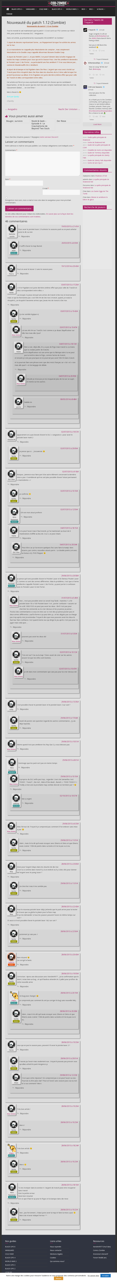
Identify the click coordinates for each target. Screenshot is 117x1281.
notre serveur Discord (48, 137)
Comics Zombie (99, 1250)
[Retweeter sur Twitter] (94, 59)
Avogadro (11, 109)
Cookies (53, 1258)
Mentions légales (56, 1254)
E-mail (46, 188)
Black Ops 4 (57, 9)
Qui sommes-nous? (57, 1261)
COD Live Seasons (95, 87)
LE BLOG (8, 1272)
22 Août (101, 30)
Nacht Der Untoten (69, 109)
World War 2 (71, 9)
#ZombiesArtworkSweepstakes (100, 111)
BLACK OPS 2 (10, 1269)
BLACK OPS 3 (10, 1265)
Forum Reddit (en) (99, 1258)
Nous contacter (56, 1250)
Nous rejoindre (55, 1247)
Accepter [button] (105, 1276)
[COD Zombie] (7, 9)
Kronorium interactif (100, 1254)
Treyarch (91, 30)
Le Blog (100, 9)
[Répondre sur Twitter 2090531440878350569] (90, 74)
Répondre (25, 236)
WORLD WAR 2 (10, 1261)
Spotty (11, 101)
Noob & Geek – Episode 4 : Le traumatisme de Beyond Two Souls (40, 125)
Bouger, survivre (14, 121)
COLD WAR (9, 1254)
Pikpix (14, 1001)
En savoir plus (93, 1275)
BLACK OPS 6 (10, 1247)
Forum (9, 14)
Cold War (43, 9)
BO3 (83, 9)
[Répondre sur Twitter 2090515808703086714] (90, 116)
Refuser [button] (58, 1278)
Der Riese (61, 121)
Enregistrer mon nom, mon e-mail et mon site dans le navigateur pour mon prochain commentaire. (38, 201)
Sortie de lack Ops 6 (95, 163)
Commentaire (11, 150)
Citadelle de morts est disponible (100, 150)
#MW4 (94, 38)
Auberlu (11, 962)
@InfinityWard (101, 36)
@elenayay (97, 69)
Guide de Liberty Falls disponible (99, 160)
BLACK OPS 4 (10, 1258)
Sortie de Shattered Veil (96, 142)
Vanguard (30, 9)
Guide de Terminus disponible (98, 153)
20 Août (106, 63)
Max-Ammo (16, 335)
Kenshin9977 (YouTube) (102, 1247)
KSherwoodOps (94, 63)
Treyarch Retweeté (102, 59)
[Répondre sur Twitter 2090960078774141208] (90, 50)
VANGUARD (9, 1250)
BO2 (91, 9)
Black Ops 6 (16, 9)
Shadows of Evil (101, 176)
